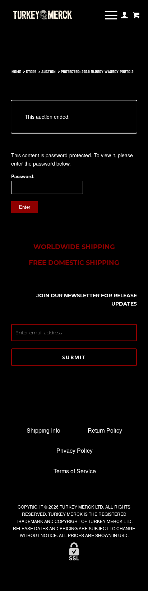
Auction (48, 71)
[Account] (124, 15)
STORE (31, 71)
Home (16, 71)
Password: (22, 176)
